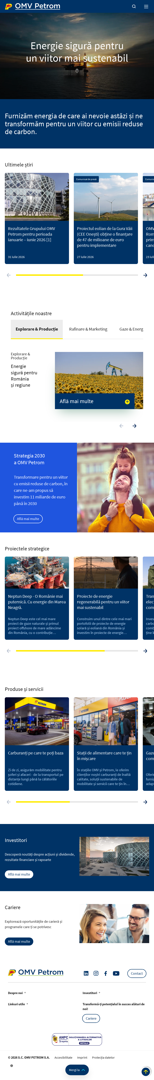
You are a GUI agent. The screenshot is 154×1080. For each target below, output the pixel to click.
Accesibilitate (63, 1057)
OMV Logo (11, 6)
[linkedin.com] (86, 973)
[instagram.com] (95, 973)
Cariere (91, 1018)
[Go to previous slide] (9, 275)
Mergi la (74, 1070)
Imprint (82, 1057)
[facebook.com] (105, 973)
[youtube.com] (116, 973)
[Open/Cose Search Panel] (134, 6)
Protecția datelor (103, 1057)
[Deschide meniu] (146, 6)
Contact (137, 973)
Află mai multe (28, 518)
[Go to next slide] (145, 275)
